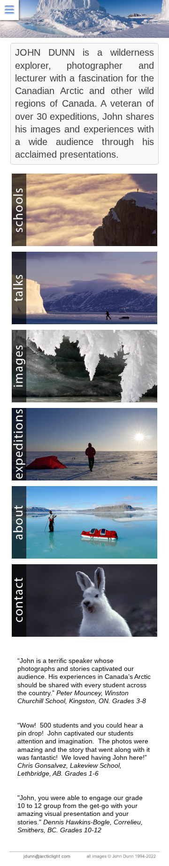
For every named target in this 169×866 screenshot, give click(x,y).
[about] (84, 522)
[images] (84, 366)
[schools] (84, 210)
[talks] (84, 288)
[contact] (84, 600)
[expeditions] (84, 444)
